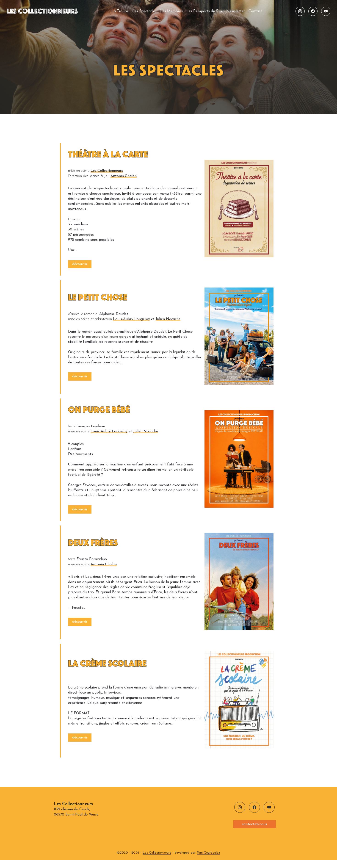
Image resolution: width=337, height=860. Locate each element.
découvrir (79, 264)
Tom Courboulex (208, 852)
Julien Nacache (168, 319)
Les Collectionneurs (107, 171)
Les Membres (171, 11)
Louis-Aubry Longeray (131, 319)
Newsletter (236, 11)
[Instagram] (300, 11)
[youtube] (325, 11)
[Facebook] (313, 11)
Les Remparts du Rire (204, 11)
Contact (255, 11)
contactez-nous (254, 824)
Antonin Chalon (123, 176)
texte (71, 426)
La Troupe (120, 11)
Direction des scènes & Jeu (88, 176)
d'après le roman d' (83, 314)
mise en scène (78, 171)
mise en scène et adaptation (90, 319)
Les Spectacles (144, 11)
